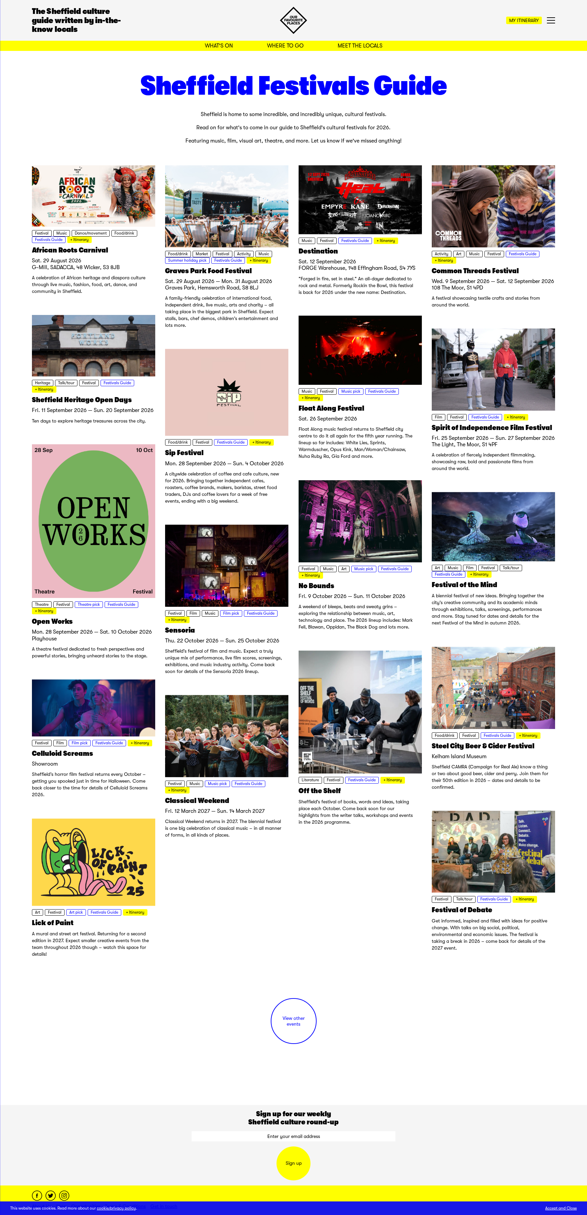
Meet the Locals (360, 46)
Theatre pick (89, 604)
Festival (42, 233)
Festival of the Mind (464, 585)
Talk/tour (66, 382)
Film (438, 417)
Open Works (52, 621)
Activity (244, 253)
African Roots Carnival (70, 250)
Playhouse (44, 639)
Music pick (350, 391)
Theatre (42, 604)
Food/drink (124, 233)
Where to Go (285, 46)
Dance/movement (91, 233)
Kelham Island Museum (459, 756)
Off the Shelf (320, 791)
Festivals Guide (49, 239)
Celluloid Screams (62, 753)
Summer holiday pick (187, 260)
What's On (219, 46)
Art (458, 253)
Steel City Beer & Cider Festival (483, 746)
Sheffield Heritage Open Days (82, 400)
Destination (318, 251)
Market (202, 253)
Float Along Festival (331, 408)
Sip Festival (184, 453)
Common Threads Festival (475, 271)
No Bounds (316, 586)
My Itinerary (524, 20)
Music (61, 233)
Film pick (231, 613)
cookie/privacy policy (116, 1208)
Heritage (42, 382)
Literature (310, 780)
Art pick (76, 912)
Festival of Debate (462, 910)
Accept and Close (561, 1208)
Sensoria (180, 630)
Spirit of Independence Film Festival (492, 428)
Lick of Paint (52, 923)
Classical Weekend (197, 801)
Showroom (45, 764)
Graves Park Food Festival (208, 271)
